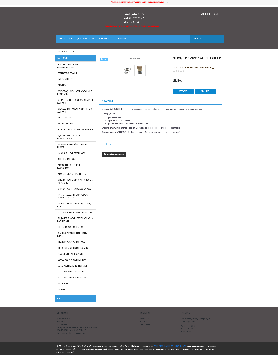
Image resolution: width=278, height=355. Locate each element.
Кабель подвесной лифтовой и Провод (72, 146)
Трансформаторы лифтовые (71, 242)
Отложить (183, 91)
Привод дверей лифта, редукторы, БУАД (74, 205)
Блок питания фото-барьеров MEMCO (75, 129)
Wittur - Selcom (65, 123)
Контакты (104, 38)
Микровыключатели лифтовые (72, 174)
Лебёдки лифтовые (67, 159)
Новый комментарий (115, 154)
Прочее (61, 289)
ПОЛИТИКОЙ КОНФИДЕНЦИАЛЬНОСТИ (170, 346)
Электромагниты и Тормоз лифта (74, 277)
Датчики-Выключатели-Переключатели (68, 137)
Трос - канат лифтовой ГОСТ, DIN (73, 248)
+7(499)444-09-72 (133, 14)
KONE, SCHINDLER (65, 79)
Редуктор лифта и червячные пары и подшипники (75, 219)
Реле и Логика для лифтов (70, 227)
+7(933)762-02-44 (133, 18)
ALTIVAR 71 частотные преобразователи (67, 66)
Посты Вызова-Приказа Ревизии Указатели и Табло (72, 196)
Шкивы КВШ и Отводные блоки (72, 260)
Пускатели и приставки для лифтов (75, 212)
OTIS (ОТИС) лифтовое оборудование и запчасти (74, 92)
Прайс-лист (144, 319)
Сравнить (205, 91)
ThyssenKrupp (65, 118)
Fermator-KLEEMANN (67, 73)
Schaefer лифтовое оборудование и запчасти (75, 101)
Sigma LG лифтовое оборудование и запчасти (74, 110)
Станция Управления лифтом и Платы (72, 234)
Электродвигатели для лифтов (72, 266)
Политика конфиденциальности (71, 333)
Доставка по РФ (85, 38)
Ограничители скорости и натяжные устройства (75, 181)
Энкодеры (63, 283)
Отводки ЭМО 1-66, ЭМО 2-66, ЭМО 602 (74, 189)
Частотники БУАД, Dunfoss (71, 254)
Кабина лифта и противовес (71, 153)
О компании (120, 38)
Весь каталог (65, 38)
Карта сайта (145, 324)
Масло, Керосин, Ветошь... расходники (69, 166)
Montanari (63, 85)
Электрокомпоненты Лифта (71, 272)
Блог (59, 298)
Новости (143, 321)
